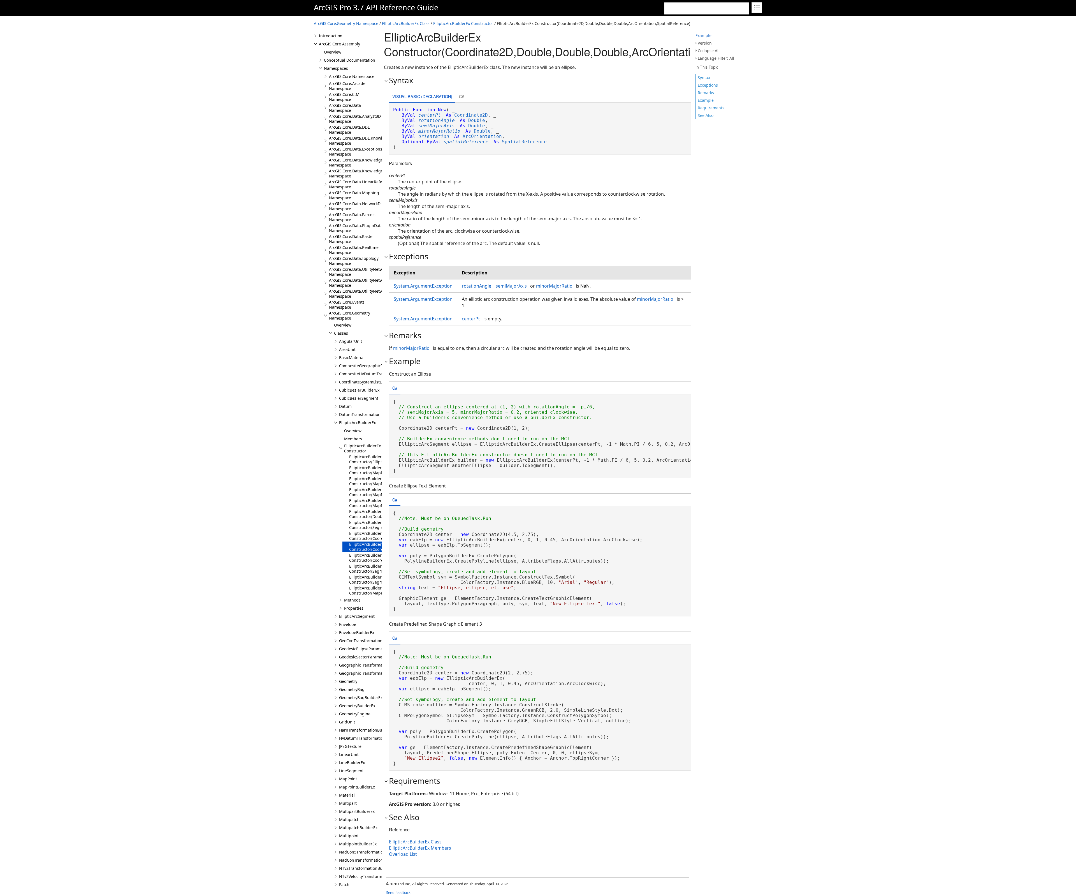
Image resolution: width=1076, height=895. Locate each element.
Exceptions (708, 85)
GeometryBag (352, 689)
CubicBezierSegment (358, 398)
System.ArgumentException (423, 286)
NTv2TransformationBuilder (365, 868)
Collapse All (709, 50)
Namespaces (336, 68)
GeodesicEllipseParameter (363, 648)
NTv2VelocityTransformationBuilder (372, 876)
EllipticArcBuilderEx (357, 422)
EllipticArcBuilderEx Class (406, 23)
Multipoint (349, 835)
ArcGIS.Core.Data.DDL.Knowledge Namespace (360, 140)
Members (353, 438)
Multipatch (349, 819)
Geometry (348, 681)
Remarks (706, 92)
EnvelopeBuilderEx (356, 632)
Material (347, 795)
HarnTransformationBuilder (365, 730)
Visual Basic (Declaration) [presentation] (422, 96)
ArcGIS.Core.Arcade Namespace (347, 86)
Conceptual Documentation (349, 60)
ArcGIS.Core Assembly (339, 44)
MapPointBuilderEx (357, 787)
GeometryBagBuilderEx (360, 697)
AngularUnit (350, 341)
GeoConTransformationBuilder (367, 640)
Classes (341, 333)
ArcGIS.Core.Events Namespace (347, 304)
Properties (353, 608)
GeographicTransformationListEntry (372, 673)
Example (703, 35)
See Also (705, 115)
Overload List (403, 854)
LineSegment (351, 770)
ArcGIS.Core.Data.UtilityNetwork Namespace (359, 272)
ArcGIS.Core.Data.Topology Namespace (354, 261)
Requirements (711, 107)
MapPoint (348, 778)
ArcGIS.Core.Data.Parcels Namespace (352, 217)
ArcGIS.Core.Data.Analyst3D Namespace (355, 119)
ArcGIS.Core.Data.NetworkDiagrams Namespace (362, 206)
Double (476, 120)
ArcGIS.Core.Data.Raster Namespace (351, 239)
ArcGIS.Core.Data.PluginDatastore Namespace (360, 228)
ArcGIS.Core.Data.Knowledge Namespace (356, 162)
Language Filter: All (716, 58)
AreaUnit (347, 349)
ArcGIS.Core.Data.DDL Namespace (349, 129)
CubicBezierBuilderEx (359, 390)
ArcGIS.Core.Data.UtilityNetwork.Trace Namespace (364, 293)
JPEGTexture (350, 746)
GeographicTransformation (364, 665)
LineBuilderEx (352, 762)
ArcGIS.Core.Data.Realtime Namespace (354, 250)
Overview (332, 52)
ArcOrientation (482, 136)
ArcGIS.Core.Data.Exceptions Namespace (355, 151)
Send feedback (398, 892)
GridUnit (347, 722)
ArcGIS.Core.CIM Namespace (344, 97)
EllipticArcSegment (357, 616)
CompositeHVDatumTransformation (372, 373)
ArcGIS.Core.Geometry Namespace (346, 23)
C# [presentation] (461, 96)
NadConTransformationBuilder (368, 860)
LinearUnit (349, 754)
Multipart (348, 803)
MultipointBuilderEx (358, 844)
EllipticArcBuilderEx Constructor (463, 23)
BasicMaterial (352, 357)
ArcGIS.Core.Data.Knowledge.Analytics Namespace (365, 173)
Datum (345, 406)
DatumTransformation (360, 414)
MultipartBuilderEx (357, 811)
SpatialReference (524, 141)
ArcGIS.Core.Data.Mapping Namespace (354, 195)
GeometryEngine (354, 713)
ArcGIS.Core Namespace (351, 76)
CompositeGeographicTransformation (374, 365)
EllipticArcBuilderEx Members (420, 848)
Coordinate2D (471, 115)
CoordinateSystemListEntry (364, 382)
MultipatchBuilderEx (358, 827)
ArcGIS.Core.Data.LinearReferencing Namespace (363, 184)
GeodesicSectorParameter (363, 657)
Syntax (704, 77)
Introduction (330, 35)
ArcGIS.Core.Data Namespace (345, 108)
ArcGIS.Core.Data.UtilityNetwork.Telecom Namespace (367, 282)
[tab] (422, 97)
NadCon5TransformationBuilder (369, 852)
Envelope (347, 624)
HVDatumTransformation (362, 738)
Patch (344, 884)
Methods (352, 600)
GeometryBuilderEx (357, 705)
